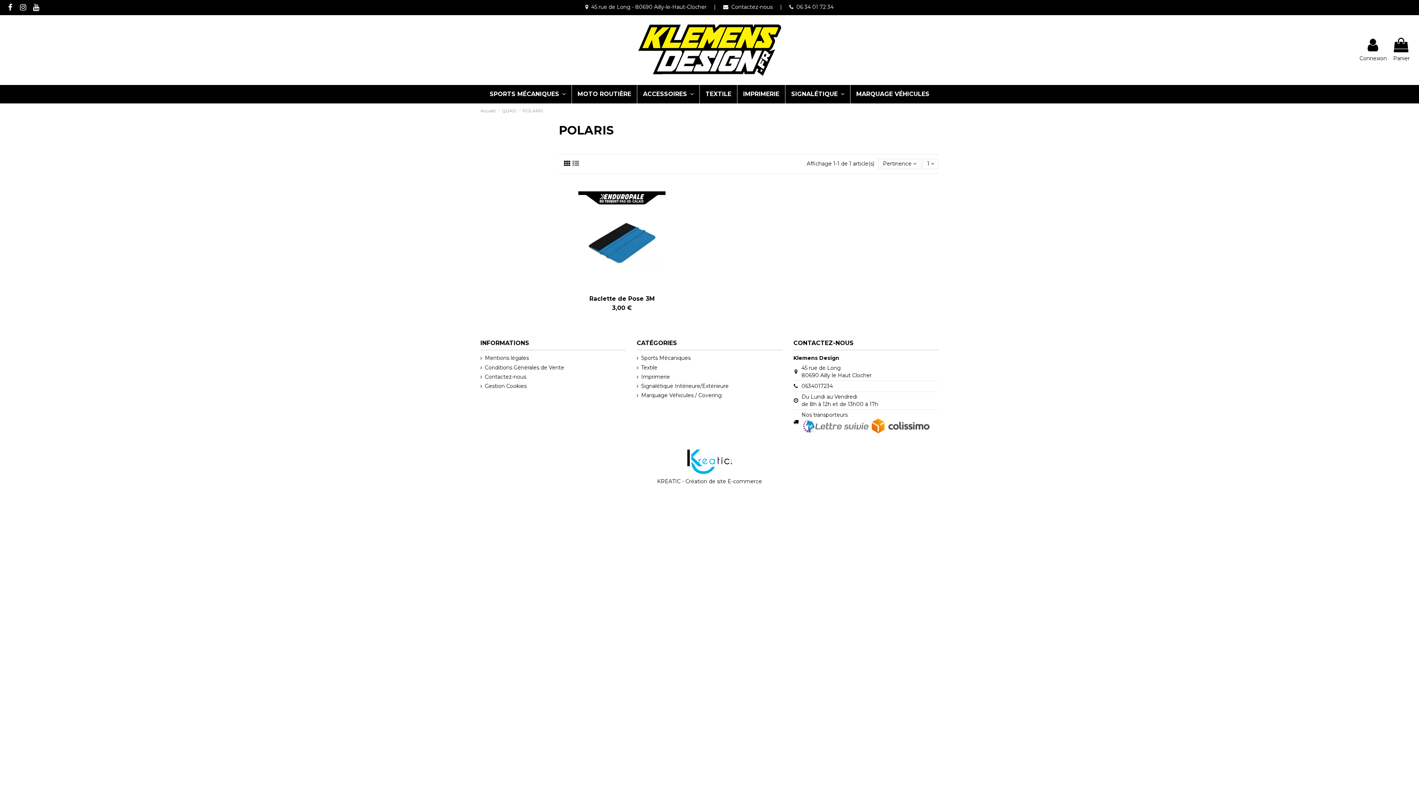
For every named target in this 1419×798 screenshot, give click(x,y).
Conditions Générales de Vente (524, 367)
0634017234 (817, 386)
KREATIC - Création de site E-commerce (709, 481)
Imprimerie (655, 377)
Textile (649, 367)
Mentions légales (507, 358)
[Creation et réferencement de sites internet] (709, 461)
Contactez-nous (752, 7)
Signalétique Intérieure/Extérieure (685, 386)
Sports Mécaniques (666, 358)
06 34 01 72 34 (815, 7)
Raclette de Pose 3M (622, 298)
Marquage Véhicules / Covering (681, 395)
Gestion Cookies (506, 386)
